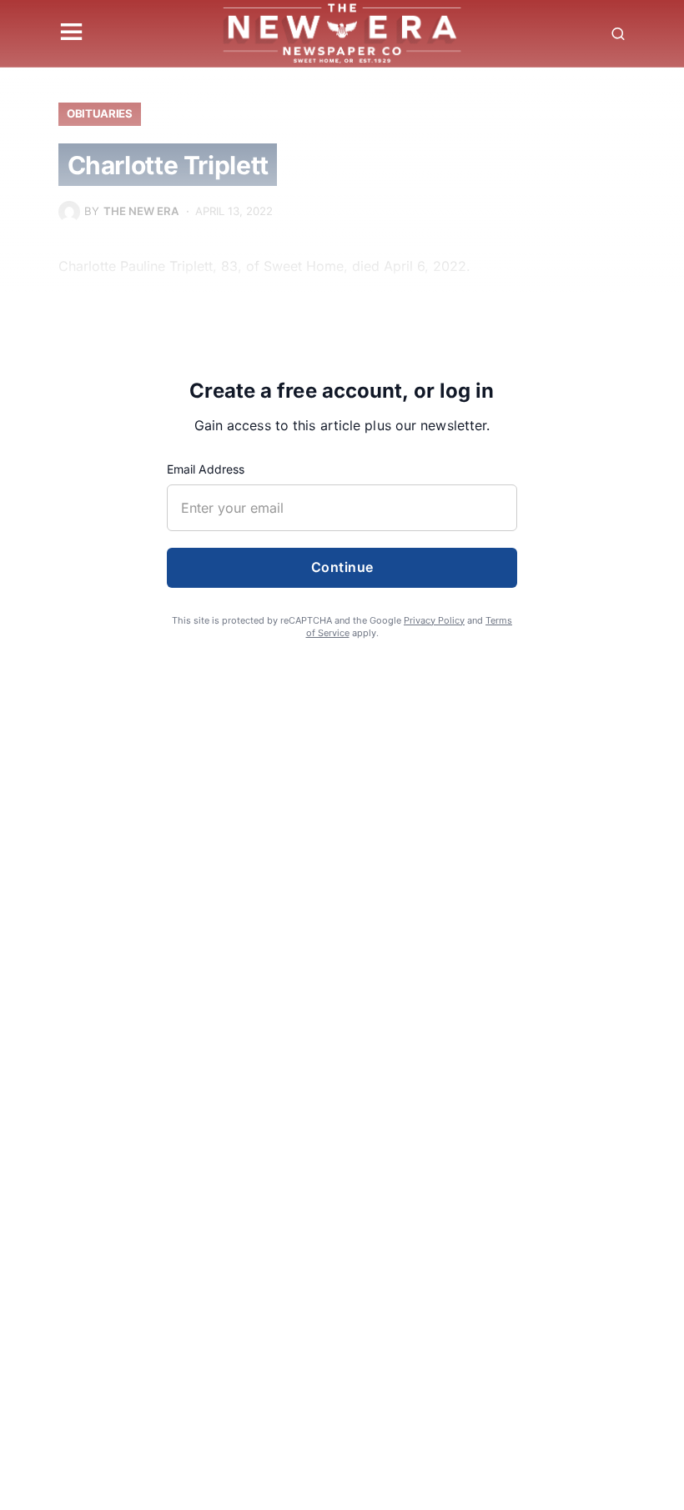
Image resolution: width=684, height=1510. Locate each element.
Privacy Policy (434, 620)
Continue (342, 567)
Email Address (205, 469)
